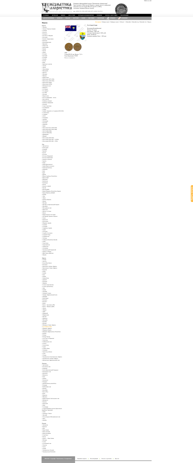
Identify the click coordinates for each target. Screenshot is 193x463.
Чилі (44, 418)
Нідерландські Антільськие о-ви (51, 398)
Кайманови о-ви (47, 386)
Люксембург (46, 69)
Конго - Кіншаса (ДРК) (48, 306)
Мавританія (46, 315)
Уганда (44, 355)
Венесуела (45, 375)
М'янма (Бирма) (47, 199)
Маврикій (45, 313)
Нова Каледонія (47, 433)
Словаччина (46, 112)
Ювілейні (128, 22)
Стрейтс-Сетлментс (47, 233)
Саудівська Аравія (47, 228)
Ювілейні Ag (135, 22)
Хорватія (45, 124)
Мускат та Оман (47, 211)
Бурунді (45, 269)
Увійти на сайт (148, 0)
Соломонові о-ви (47, 443)
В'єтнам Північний (48, 157)
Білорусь (45, 34)
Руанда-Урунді (46, 336)
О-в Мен (45, 92)
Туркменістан (46, 244)
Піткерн (45, 440)
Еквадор (45, 385)
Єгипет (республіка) (48, 286)
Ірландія (45, 55)
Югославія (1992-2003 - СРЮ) (50, 141)
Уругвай (45, 415)
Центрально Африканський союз (51, 360)
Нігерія (44, 323)
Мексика (45, 396)
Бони (83, 18)
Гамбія (44, 273)
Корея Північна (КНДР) (49, 192)
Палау (44, 436)
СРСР (44, 116)
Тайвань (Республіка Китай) (50, 239)
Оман (44, 218)
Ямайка (45, 420)
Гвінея (44, 276)
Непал (44, 213)
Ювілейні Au (143, 22)
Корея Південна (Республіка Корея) (52, 191)
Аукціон (112, 18)
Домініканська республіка (49, 383)
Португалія (46, 96)
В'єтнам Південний (48, 156)
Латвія (44, 65)
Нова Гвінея (46, 430)
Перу (44, 405)
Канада (44, 388)
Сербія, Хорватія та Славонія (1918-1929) (53, 111)
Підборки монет (114, 22)
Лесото (44, 308)
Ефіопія (45, 283)
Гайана (44, 378)
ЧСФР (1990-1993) (47, 132)
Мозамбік (45, 320)
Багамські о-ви (46, 366)
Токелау (45, 445)
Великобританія (47, 42)
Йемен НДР (46, 177)
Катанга (45, 301)
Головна (46, 15)
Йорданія (45, 179)
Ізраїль (44, 161)
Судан (44, 346)
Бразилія (45, 373)
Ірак (44, 171)
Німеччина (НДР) (47, 82)
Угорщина (45, 117)
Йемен (44, 174)
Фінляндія (45, 121)
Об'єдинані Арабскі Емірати (50, 216)
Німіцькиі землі (47, 85)
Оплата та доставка (106, 458)
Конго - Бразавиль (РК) (49, 305)
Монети (59, 18)
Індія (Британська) (47, 164)
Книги (63, 15)
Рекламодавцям (94, 458)
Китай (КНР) (46, 189)
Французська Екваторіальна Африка (52, 356)
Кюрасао (45, 395)
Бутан (44, 152)
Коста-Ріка (45, 391)
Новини (99, 15)
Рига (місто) (46, 99)
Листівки (91, 18)
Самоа (44, 441)
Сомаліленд (46, 345)
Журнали (55, 15)
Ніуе (44, 428)
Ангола (44, 261)
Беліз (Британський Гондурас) (50, 370)
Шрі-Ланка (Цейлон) (48, 253)
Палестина (45, 221)
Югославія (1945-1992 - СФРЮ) (51, 139)
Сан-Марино (46, 107)
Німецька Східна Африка (49, 325)
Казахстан (45, 181)
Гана (44, 274)
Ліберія (44, 310)
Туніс (44, 353)
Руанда (44, 335)
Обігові (122, 22)
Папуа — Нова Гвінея (48, 438)
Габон (44, 271)
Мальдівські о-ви (47, 208)
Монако (45, 75)
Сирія (44, 229)
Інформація (124, 15)
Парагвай (45, 403)
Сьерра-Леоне (46, 348)
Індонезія (45, 169)
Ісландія (45, 57)
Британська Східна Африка (50, 268)
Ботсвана (45, 264)
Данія (44, 52)
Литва (44, 67)
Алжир (44, 259)
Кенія (44, 303)
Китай (44, 187)
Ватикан (45, 40)
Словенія (45, 114)
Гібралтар (45, 45)
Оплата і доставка (111, 15)
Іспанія (44, 59)
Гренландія (45, 47)
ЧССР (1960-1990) (47, 131)
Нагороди (101, 18)
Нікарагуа (45, 400)
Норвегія (45, 87)
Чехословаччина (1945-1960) (50, 129)
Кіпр (44, 62)
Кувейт (44, 194)
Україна (45, 119)
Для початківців (48, 18)
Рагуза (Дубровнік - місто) (49, 97)
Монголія (45, 209)
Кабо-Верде (45, 298)
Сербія (44, 109)
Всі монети (98, 22)
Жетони (76, 18)
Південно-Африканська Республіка (52, 331)
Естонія (45, 54)
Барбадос (45, 368)
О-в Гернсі (45, 89)
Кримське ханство (47, 64)
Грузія (44, 50)
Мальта (45, 72)
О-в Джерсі (45, 90)
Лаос (44, 196)
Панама (45, 401)
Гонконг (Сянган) (47, 159)
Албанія (45, 30)
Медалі (67, 18)
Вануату (45, 426)
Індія (44, 162)
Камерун (45, 299)
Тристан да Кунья (47, 351)
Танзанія (45, 350)
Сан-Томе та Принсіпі (48, 338)
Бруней (44, 151)
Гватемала (45, 380)
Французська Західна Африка (50, 358)
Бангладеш (45, 147)
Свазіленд (45, 340)
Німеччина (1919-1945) (48, 80)
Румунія (45, 104)
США (44, 411)
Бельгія (45, 32)
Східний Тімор (46, 234)
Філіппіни (45, 248)
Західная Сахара (47, 293)
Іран (44, 172)
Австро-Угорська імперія (49, 28)
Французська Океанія (48, 450)
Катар (44, 184)
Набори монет (105, 22)
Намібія (45, 321)
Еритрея (45, 281)
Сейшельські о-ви (47, 341)
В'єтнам (45, 154)
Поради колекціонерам (86, 15)
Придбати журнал (82, 458)
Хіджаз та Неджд (47, 251)
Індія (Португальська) (48, 166)
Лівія (44, 311)
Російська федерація (48, 102)
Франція (45, 122)
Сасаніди (45, 226)
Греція (44, 49)
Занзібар (45, 291)
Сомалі (44, 343)
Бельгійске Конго (47, 263)
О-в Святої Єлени (47, 326)
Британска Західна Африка (50, 266)
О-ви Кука (45, 435)
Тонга (44, 446)
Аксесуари (71, 15)
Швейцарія (45, 134)
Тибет (44, 241)
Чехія (44, 126)
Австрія (45, 27)
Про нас (117, 458)
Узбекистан (45, 246)
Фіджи (44, 448)
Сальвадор (45, 406)
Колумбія (45, 390)
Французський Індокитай (49, 249)
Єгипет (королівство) (48, 284)
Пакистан (45, 219)
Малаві (44, 316)
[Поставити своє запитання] (192, 201)
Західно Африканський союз (50, 294)
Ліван (44, 197)
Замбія (44, 289)
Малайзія (45, 206)
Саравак (45, 224)
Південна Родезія (47, 330)
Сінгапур (45, 231)
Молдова (45, 74)
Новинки (124, 18)
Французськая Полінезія (49, 451)
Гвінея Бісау (46, 278)
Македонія (45, 70)
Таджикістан (46, 236)
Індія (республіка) (47, 167)
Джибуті (45, 279)
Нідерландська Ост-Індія (49, 214)
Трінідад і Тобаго (47, 413)
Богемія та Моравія (48, 35)
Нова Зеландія (46, 431)
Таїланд (45, 238)
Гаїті (44, 376)
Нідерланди (46, 77)
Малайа (45, 203)
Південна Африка (47, 328)
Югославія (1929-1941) (48, 137)
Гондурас (45, 381)
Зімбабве (45, 296)
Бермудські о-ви (47, 371)
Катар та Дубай (47, 186)
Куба (44, 393)
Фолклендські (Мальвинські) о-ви (51, 416)
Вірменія (45, 44)
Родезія (44, 333)
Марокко (45, 318)
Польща (45, 94)
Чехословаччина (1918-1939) (50, 127)
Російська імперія (47, 101)
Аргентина (45, 365)
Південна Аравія (47, 223)
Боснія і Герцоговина (48, 39)
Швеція (44, 136)
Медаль (149, 22)
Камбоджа (45, 182)
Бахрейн (45, 149)
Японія (44, 254)
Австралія (45, 425)
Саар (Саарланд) (47, 106)
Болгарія (45, 37)
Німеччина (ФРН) (47, 84)
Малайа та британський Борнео (51, 204)
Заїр (44, 288)
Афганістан (46, 146)
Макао (44, 201)
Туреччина (45, 243)
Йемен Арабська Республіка (50, 176)
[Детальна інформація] (73, 51)
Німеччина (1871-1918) (48, 79)
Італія (44, 60)
